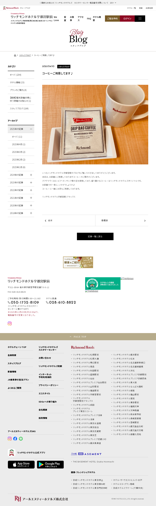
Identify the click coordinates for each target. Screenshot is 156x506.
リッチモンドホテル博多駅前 (126, 402)
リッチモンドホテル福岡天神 (126, 406)
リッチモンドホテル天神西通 (126, 410)
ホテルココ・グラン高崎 (124, 484)
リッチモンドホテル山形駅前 (86, 386)
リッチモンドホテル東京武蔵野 (87, 431)
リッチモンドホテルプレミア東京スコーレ (83, 410)
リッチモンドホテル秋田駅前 (86, 370)
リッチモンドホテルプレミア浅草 (87, 415)
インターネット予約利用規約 (45, 376)
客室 (65, 18)
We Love (56, 18)
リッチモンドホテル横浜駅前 (126, 354)
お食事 (72, 18)
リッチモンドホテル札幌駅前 (86, 354)
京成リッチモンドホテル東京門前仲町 (90, 488)
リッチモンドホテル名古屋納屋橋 (128, 366)
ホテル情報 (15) (17, 82)
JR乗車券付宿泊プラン (18, 379)
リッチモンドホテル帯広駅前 (86, 362)
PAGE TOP (80, 336)
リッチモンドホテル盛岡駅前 (86, 374)
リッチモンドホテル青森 (84, 366)
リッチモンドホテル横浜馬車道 (87, 443)
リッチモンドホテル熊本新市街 (127, 414)
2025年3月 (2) (18, 151)
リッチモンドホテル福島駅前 (86, 390)
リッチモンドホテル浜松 (124, 370)
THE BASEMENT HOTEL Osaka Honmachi (93, 461)
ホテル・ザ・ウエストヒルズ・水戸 (127, 480)
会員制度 (149, 8)
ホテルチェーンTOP (17, 347)
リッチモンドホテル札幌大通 (86, 358)
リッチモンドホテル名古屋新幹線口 (129, 362)
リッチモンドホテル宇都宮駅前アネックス (83, 399)
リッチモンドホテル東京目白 (86, 427)
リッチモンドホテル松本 (124, 358)
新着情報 (12, 371)
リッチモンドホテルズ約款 (50, 366)
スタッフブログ (14, 363)
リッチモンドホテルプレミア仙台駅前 (89, 382)
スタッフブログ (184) (19, 108)
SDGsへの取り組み (48, 401)
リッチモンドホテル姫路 (124, 390)
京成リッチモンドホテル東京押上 (88, 480)
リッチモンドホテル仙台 (84, 378)
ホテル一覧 (131, 8)
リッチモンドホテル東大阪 (125, 382)
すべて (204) (15, 74)
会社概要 (43, 409)
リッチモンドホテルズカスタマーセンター (48, 348)
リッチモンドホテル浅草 (84, 419)
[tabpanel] (78, 262)
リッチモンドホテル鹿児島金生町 (128, 426)
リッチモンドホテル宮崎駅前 (126, 422)
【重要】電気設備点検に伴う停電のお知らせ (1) (20, 99)
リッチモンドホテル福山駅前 (126, 394)
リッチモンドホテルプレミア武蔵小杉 (89, 439)
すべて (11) (17, 136)
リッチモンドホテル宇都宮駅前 (87, 394)
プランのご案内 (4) (18, 90)
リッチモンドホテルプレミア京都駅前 (130, 374)
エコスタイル (44, 393)
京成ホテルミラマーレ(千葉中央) (128, 488)
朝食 (141, 8)
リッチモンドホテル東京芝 (85, 435)
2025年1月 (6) (18, 167)
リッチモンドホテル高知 (124, 398)
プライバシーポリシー (48, 385)
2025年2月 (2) (18, 159)
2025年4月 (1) (18, 144)
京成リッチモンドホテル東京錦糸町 (89, 484)
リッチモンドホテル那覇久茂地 (127, 434)
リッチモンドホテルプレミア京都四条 (130, 378)
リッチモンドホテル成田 (84, 405)
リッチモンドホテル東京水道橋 (87, 423)
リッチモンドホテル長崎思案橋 (127, 418)
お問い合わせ (45, 358)
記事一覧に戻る (95, 236)
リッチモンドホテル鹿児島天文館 (128, 430)
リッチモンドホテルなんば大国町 (128, 386)
